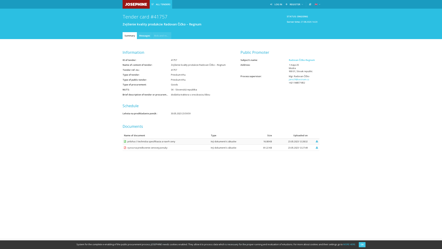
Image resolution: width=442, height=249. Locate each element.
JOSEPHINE (136, 4)
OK (362, 244)
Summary (129, 35)
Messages (144, 35)
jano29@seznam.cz (299, 79)
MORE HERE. (349, 244)
